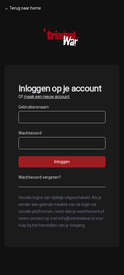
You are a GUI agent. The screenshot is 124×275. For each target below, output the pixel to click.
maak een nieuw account (46, 96)
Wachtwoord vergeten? (39, 177)
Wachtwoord (30, 133)
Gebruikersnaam (33, 107)
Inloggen (62, 161)
